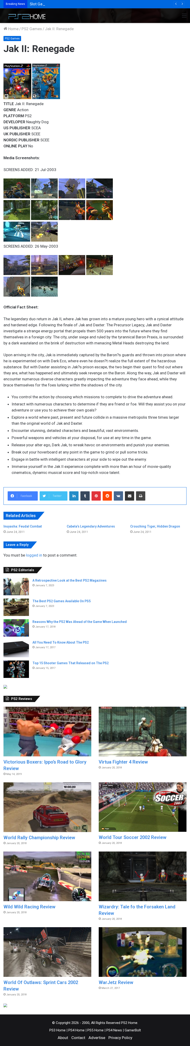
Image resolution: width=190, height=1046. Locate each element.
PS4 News (114, 1030)
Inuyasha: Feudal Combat (22, 526)
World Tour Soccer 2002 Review (132, 837)
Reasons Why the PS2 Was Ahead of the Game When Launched (79, 622)
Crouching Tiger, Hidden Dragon (155, 526)
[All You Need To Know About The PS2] (16, 648)
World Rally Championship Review (39, 837)
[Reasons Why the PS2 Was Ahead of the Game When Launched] (16, 628)
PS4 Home (76, 1030)
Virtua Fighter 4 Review (123, 762)
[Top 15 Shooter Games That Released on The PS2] (16, 669)
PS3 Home (57, 1030)
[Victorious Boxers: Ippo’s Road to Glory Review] (47, 731)
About (63, 1037)
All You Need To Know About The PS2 (60, 642)
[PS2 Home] (25, 16)
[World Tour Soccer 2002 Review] (143, 807)
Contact (78, 1037)
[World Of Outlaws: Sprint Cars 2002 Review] (47, 952)
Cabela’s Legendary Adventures (91, 526)
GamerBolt (133, 1030)
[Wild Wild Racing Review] (47, 876)
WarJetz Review (116, 982)
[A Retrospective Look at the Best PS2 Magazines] (16, 586)
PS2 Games (32, 28)
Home (13, 28)
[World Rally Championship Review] (47, 807)
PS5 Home (95, 1030)
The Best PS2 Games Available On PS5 (61, 601)
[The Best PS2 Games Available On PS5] (16, 607)
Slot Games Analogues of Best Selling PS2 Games (73, 4)
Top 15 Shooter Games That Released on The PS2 (70, 663)
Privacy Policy (120, 1037)
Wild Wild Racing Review (29, 907)
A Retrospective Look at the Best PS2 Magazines (69, 580)
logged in (34, 555)
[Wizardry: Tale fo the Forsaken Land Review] (143, 876)
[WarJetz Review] (143, 952)
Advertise (97, 1037)
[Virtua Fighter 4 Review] (143, 731)
